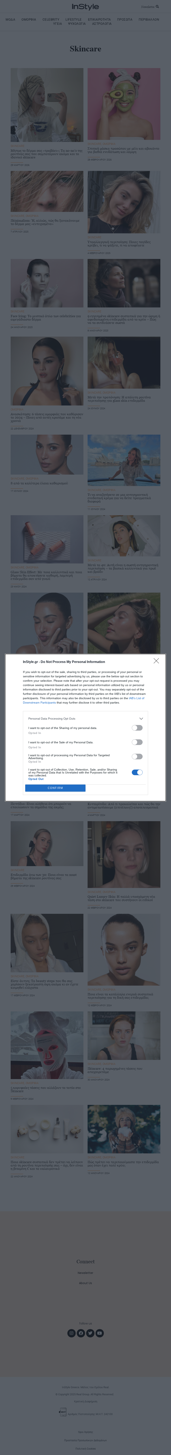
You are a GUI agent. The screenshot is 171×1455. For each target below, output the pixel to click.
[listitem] (85, 718)
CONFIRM (55, 788)
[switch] (137, 728)
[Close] (158, 662)
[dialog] (85, 727)
